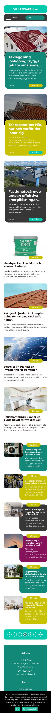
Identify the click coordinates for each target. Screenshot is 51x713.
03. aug (33, 445)
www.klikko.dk (28, 674)
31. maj (33, 598)
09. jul (33, 476)
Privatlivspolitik (29, 709)
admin (11, 85)
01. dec (35, 257)
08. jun (33, 567)
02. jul (33, 505)
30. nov (35, 361)
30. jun (33, 536)
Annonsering (25, 689)
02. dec (35, 219)
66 (40, 634)
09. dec (35, 152)
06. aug (35, 85)
